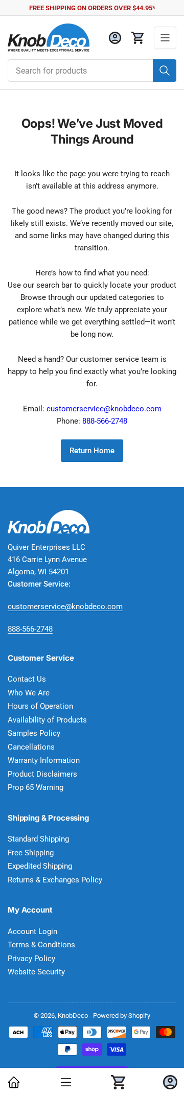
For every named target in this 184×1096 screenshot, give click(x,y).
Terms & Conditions (41, 944)
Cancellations (31, 747)
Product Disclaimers (42, 774)
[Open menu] (165, 38)
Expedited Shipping (40, 866)
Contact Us (27, 679)
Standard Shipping (38, 839)
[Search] (164, 70)
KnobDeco (73, 1015)
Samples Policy (34, 733)
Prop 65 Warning (35, 787)
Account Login (32, 931)
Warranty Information (44, 760)
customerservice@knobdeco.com (104, 408)
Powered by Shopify (121, 1015)
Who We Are (29, 692)
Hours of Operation (40, 706)
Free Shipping (31, 852)
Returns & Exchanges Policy (55, 879)
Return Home (92, 450)
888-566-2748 (104, 421)
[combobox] (92, 70)
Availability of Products (47, 720)
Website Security (36, 971)
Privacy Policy (31, 958)
